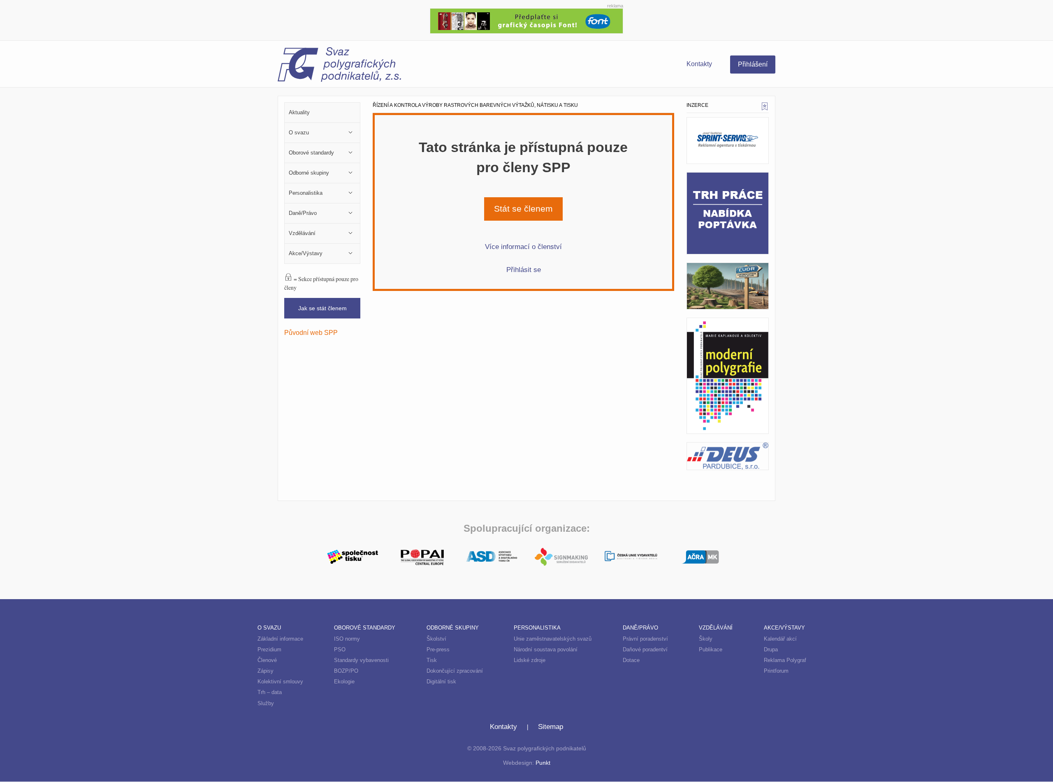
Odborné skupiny (453, 628)
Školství (436, 639)
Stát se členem (523, 209)
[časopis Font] (526, 20)
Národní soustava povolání (546, 649)
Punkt (543, 763)
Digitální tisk (441, 681)
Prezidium (269, 649)
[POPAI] (422, 556)
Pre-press (438, 649)
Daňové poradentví (645, 649)
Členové (267, 660)
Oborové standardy (364, 628)
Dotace (631, 660)
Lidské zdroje (529, 660)
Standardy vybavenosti (361, 660)
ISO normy (347, 639)
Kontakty (699, 63)
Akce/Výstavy (784, 628)
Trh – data (269, 692)
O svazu (269, 628)
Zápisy (265, 671)
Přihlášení (753, 64)
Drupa (771, 649)
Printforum (776, 671)
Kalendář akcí (780, 639)
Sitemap (550, 727)
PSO (340, 649)
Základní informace (280, 639)
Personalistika (537, 628)
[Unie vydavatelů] (630, 557)
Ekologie (344, 681)
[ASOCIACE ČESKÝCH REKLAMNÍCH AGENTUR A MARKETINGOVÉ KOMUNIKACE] (700, 556)
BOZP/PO (346, 671)
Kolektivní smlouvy (280, 681)
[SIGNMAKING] (561, 556)
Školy (705, 639)
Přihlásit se (523, 269)
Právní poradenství (645, 639)
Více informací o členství (523, 246)
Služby (265, 703)
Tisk (432, 660)
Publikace (710, 649)
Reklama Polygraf (785, 660)
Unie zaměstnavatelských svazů (552, 639)
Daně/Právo (640, 628)
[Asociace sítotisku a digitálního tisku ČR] (491, 556)
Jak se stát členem (322, 308)
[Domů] (402, 65)
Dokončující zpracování (455, 671)
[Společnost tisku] (352, 556)
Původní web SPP (311, 332)
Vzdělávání (716, 628)
